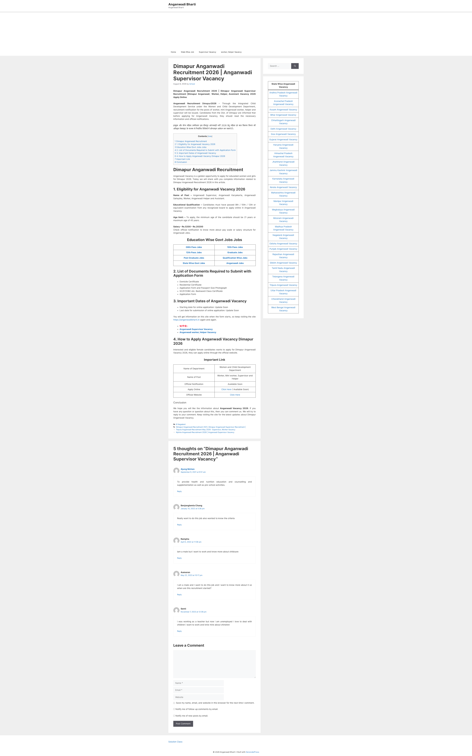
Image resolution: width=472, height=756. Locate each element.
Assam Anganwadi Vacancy (283, 109)
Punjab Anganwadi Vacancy (283, 249)
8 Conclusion (181, 162)
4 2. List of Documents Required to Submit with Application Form (205, 150)
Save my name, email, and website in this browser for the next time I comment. (215, 703)
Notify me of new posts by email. (192, 716)
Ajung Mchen (188, 469)
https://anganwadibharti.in (186, 320)
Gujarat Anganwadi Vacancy (283, 139)
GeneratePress (252, 752)
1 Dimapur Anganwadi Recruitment (191, 141)
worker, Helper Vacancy (231, 52)
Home (173, 52)
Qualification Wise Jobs (235, 258)
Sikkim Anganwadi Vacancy (283, 263)
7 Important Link (182, 159)
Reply (179, 491)
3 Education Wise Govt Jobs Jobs (190, 147)
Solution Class (175, 741)
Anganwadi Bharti (182, 4)
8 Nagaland (180, 424)
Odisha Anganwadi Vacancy (283, 243)
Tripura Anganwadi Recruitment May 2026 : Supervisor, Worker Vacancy (205, 430)
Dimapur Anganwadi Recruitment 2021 (191, 427)
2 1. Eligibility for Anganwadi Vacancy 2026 (195, 144)
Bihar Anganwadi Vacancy (283, 115)
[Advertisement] (236, 30)
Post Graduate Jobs (194, 258)
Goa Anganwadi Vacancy (283, 134)
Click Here (226, 389)
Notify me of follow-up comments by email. (197, 709)
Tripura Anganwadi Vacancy (283, 285)
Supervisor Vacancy (207, 52)
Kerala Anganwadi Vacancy (283, 187)
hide (210, 136)
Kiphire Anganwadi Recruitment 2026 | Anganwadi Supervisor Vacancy (205, 432)
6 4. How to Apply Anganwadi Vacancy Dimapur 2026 (200, 156)
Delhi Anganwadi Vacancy (283, 129)
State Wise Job (187, 52)
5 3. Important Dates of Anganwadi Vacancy (195, 153)
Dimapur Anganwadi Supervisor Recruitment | (227, 427)
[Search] (295, 66)
